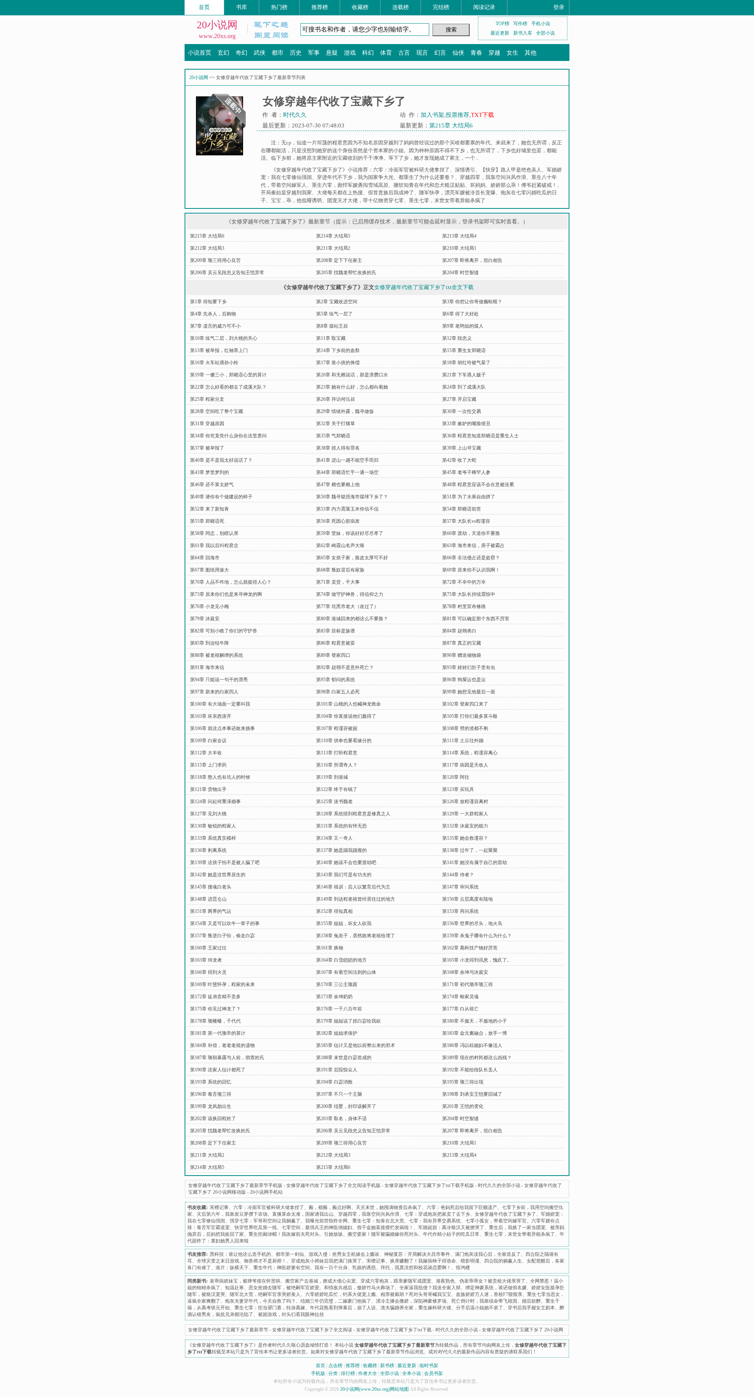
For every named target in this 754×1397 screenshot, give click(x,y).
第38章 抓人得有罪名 (338, 448)
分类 (333, 1373)
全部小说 (545, 33)
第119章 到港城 (332, 777)
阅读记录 (484, 7)
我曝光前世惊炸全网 (326, 1221)
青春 (476, 53)
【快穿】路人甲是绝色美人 (511, 170)
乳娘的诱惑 (364, 1267)
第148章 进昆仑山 (208, 899)
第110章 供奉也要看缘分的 (344, 740)
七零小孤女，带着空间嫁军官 (496, 1221)
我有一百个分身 (331, 1267)
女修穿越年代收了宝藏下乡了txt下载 (394, 1329)
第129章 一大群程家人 (465, 813)
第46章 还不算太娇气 (212, 484)
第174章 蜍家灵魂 (460, 996)
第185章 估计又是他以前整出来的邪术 (355, 1045)
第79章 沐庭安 (205, 618)
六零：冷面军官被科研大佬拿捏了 (411, 170)
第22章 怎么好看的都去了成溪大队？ (228, 387)
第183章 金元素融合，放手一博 (474, 1033)
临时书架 (428, 1365)
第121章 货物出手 (208, 789)
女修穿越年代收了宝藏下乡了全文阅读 (312, 1329)
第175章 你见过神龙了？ (215, 1009)
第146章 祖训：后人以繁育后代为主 (353, 887)
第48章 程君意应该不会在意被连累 (478, 484)
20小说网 (217, 25)
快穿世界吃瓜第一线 (255, 1227)
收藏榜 (360, 7)
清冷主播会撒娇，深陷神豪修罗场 (411, 1301)
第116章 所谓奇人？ (336, 765)
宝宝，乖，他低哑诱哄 (296, 200)
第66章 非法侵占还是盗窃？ (471, 557)
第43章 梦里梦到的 (209, 472)
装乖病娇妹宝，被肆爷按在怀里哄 (245, 1281)
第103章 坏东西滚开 (210, 716)
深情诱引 (465, 170)
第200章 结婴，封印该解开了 (346, 1106)
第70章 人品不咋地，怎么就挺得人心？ (230, 582)
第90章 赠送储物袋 (461, 655)
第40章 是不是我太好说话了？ (221, 460)
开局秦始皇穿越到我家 (286, 192)
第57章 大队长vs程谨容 (466, 521)
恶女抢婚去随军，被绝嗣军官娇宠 (284, 1287)
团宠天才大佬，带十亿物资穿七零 (365, 200)
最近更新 (499, 33)
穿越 (494, 53)
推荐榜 (319, 7)
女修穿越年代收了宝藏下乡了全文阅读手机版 (333, 1185)
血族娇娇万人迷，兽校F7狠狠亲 (489, 1294)
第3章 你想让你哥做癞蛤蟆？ (472, 301)
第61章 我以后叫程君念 (214, 545)
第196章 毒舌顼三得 (210, 1094)
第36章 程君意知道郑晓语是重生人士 (480, 436)
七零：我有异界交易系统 (435, 1221)
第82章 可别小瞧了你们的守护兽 (223, 631)
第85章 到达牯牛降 (209, 643)
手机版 (318, 1373)
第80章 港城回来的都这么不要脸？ (352, 618)
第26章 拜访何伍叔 (335, 399)
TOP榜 (502, 23)
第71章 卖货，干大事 (338, 582)
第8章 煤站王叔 (332, 326)
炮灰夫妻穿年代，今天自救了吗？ (260, 1301)
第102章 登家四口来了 (465, 704)
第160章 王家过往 (208, 948)
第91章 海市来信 (207, 667)
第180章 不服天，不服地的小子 (474, 1021)
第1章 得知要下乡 (208, 301)
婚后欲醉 (531, 1301)
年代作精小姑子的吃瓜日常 (451, 1234)
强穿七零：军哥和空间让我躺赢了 (265, 1221)
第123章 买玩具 (458, 789)
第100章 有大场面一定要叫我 (220, 704)
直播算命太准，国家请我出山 (302, 1214)
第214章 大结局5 (333, 236)
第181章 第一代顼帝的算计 (217, 1033)
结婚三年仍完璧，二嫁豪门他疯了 (335, 1301)
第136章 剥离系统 (208, 850)
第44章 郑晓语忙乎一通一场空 (347, 472)
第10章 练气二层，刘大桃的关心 (223, 338)
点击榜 (335, 1365)
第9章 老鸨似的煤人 (462, 326)
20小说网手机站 (266, 1192)
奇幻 (241, 53)
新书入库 (522, 33)
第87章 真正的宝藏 (461, 643)
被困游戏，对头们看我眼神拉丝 (291, 1314)
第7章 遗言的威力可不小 (215, 326)
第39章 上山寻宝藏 (461, 448)
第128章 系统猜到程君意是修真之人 (353, 813)
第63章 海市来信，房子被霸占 (473, 545)
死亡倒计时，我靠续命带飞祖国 (484, 1301)
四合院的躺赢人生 (503, 1261)
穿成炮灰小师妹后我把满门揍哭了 (326, 1261)
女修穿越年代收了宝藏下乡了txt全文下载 (424, 287)
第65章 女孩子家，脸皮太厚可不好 (352, 557)
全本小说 (411, 1373)
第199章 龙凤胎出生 (210, 1106)
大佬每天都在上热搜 (340, 192)
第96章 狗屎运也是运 (464, 679)
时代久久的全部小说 (499, 1185)
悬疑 (332, 53)
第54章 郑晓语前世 (461, 509)
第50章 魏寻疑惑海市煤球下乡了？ (352, 496)
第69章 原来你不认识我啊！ (471, 570)
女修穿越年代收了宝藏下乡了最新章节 (228, 1329)
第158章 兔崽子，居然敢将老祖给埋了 (355, 935)
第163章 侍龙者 (206, 960)
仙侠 (458, 53)
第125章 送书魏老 (334, 801)
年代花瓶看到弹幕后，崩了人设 (343, 1307)
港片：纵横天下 (232, 1267)
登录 (558, 7)
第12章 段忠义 (457, 338)
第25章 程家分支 (207, 399)
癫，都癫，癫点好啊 (330, 1207)
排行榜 (348, 1373)
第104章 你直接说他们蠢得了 (346, 716)
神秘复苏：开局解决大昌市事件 (417, 1254)
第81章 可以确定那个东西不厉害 (475, 618)
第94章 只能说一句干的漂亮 (219, 679)
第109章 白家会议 (208, 740)
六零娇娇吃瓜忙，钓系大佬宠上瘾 (340, 1294)
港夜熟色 (445, 1281)
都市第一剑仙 (290, 1254)
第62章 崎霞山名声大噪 (340, 545)
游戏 (350, 53)
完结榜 (441, 7)
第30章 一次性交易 (461, 411)
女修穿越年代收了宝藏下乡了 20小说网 (522, 1329)
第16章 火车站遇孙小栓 (214, 362)
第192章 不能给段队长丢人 (470, 1070)
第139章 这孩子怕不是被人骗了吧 (225, 862)
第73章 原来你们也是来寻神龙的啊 (226, 594)
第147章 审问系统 (460, 887)
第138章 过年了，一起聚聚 (470, 850)
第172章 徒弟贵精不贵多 (215, 996)
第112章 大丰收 (206, 753)
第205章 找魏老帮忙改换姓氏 (346, 272)
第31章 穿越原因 (207, 423)
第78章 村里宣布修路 (464, 606)
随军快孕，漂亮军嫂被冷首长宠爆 (457, 192)
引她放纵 (333, 1234)
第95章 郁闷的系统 (335, 679)
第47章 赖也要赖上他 (338, 484)
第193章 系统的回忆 (210, 1082)
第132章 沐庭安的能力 (465, 826)
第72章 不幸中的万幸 (464, 582)
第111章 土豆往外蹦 (462, 740)
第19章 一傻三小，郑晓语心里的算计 (228, 375)
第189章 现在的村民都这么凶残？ (477, 1057)
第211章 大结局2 (333, 248)
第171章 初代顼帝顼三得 (467, 984)
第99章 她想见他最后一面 (468, 692)
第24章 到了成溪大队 (464, 387)
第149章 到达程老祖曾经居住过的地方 (355, 899)
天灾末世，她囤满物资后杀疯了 (389, 1207)
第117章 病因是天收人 (465, 765)
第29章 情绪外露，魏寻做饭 (345, 411)
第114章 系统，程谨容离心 (470, 753)
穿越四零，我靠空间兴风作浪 (493, 177)
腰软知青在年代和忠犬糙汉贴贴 (429, 185)
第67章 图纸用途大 (209, 570)
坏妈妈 (477, 185)
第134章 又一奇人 (334, 838)
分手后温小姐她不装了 (479, 1307)
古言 (404, 53)
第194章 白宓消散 (334, 1082)
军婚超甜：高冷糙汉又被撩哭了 (451, 1227)
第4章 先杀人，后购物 (213, 314)
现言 (422, 53)
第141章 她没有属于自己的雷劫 (474, 862)
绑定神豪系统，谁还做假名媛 (496, 1287)
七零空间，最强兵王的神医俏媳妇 (317, 1227)
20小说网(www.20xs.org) (365, 1389)
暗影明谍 (470, 1261)
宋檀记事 (219, 1207)
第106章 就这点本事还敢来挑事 (222, 728)
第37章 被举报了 (207, 448)
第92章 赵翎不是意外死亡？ (345, 667)
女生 (512, 53)
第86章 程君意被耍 (335, 643)
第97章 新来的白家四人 (214, 692)
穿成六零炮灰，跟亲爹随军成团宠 (396, 1281)
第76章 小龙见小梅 (209, 606)
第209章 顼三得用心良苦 (215, 260)
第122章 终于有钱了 (336, 789)
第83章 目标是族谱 (335, 631)
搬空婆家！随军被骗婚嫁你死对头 (383, 1234)
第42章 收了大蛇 (459, 460)
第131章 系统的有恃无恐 (341, 826)
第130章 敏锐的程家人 (213, 826)
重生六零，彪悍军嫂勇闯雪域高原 (350, 185)
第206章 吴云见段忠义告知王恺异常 (227, 272)
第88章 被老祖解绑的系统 (216, 655)
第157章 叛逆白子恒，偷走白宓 (222, 935)
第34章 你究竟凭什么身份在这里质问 (228, 436)
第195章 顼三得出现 (462, 1082)
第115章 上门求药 (208, 765)
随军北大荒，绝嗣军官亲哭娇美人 (265, 1294)
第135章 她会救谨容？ (465, 838)
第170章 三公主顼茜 (336, 984)
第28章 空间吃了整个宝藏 (216, 411)
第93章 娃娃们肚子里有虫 (468, 667)
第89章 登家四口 (333, 655)
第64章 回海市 (205, 557)
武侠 (259, 53)
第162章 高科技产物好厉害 (470, 948)
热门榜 (279, 7)
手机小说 (540, 23)
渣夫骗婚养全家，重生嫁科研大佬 (416, 1307)
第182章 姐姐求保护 (336, 1033)
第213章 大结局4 (459, 236)
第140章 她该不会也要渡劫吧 (346, 862)
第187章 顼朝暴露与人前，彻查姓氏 (227, 1057)
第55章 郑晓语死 (207, 521)
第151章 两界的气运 (210, 911)
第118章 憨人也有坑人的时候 (220, 777)
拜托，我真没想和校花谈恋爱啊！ (416, 1267)
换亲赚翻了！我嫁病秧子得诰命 (423, 1261)
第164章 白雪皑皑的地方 (341, 960)
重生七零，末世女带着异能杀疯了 (447, 200)
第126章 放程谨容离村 (465, 801)
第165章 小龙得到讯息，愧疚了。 (477, 960)
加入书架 (432, 115)
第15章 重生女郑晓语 (464, 350)
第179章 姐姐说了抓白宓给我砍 (348, 1021)
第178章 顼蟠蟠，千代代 (215, 1021)
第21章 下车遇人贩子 (464, 375)
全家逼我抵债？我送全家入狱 (430, 1287)
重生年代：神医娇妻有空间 (281, 1267)
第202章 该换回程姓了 (213, 1118)
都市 (278, 53)
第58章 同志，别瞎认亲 (214, 533)
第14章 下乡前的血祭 (338, 350)
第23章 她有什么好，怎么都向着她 (352, 387)
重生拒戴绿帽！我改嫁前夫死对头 (284, 1234)
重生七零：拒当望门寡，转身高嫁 (269, 1307)
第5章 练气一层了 (334, 314)
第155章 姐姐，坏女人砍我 (344, 923)
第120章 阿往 (455, 777)
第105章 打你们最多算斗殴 (470, 716)
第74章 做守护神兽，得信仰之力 (349, 594)
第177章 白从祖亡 (460, 1009)
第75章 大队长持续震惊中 (468, 594)
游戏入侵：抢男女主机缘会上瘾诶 (344, 1254)
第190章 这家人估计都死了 (217, 1070)
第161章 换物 (329, 948)
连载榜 (400, 7)
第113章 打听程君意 (336, 753)
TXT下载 (482, 115)
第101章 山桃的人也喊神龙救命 (348, 704)
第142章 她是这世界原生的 (217, 874)
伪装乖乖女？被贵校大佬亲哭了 (492, 1281)
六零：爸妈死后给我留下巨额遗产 (461, 1207)
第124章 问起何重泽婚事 (215, 801)
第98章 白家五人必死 (338, 692)
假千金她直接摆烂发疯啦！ (385, 1227)
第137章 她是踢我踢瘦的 (341, 850)
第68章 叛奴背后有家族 (340, 570)
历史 (296, 53)
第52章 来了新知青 (209, 509)
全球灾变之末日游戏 (218, 1261)
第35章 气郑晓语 (333, 436)
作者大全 (367, 1373)
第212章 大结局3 (207, 248)
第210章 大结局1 (459, 248)
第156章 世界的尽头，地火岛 (472, 923)
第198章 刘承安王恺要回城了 (472, 1094)
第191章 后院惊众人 (336, 1070)
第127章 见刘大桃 (208, 813)
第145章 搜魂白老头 (210, 887)
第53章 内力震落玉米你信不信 (347, 509)
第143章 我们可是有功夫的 (344, 874)
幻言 (440, 53)
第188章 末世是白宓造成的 (344, 1057)
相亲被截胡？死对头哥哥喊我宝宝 (416, 1294)
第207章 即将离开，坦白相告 (472, 260)
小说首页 (199, 53)
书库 (241, 7)
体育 (386, 53)
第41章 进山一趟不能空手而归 (347, 460)
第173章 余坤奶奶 (334, 996)
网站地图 (399, 1389)
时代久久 (295, 115)
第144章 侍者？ (458, 874)
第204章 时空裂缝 (460, 272)
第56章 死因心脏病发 (338, 521)
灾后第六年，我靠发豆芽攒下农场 (232, 1214)
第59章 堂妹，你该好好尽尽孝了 (349, 533)
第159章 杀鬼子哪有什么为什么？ (477, 935)
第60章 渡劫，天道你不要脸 (471, 533)
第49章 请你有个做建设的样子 (221, 496)
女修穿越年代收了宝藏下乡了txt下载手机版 (429, 1185)
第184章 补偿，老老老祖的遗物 (222, 1045)
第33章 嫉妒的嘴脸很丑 (466, 423)
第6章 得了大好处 (460, 314)
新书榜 (387, 1365)
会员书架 (433, 1373)
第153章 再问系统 (460, 911)
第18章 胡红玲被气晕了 (466, 362)
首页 (204, 7)
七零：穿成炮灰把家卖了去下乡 (437, 1214)
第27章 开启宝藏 (459, 399)
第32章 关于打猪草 (335, 423)
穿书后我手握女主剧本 (531, 1307)
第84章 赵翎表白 (459, 631)
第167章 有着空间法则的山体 (346, 972)
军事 (314, 53)
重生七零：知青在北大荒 (378, 1221)
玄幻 (223, 53)
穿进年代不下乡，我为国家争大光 (355, 177)
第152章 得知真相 (334, 911)
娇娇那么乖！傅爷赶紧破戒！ (523, 185)
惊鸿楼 (463, 1267)
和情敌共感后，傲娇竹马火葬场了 (359, 1287)
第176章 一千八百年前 (339, 1009)
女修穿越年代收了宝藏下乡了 (505, 1214)
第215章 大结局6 (451, 125)
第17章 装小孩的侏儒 (338, 362)
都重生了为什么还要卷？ (427, 177)
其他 (530, 53)
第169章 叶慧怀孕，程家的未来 (222, 984)
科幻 (368, 53)
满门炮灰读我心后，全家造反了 (488, 1254)
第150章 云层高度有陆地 (467, 899)
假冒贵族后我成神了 (391, 192)
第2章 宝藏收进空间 (336, 301)
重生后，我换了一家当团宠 (517, 1227)
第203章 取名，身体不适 (341, 1118)
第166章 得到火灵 (208, 972)
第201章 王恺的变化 (462, 1106)
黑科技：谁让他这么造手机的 (240, 1254)
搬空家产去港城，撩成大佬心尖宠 (320, 1281)
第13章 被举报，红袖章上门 (219, 350)
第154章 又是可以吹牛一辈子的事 (225, 923)
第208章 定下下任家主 (339, 260)
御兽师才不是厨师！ (265, 1261)
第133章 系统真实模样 (213, 838)
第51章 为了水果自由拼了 (468, 496)
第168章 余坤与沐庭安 (465, 972)
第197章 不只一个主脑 (339, 1094)
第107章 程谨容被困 (336, 728)
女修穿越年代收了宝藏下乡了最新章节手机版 (235, 1185)
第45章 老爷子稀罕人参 (466, 472)
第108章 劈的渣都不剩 (465, 728)
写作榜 (520, 23)
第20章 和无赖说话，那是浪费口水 (352, 375)
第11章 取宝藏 (331, 338)
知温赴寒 (234, 1287)
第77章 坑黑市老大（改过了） (347, 606)
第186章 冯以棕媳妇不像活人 (472, 1045)
